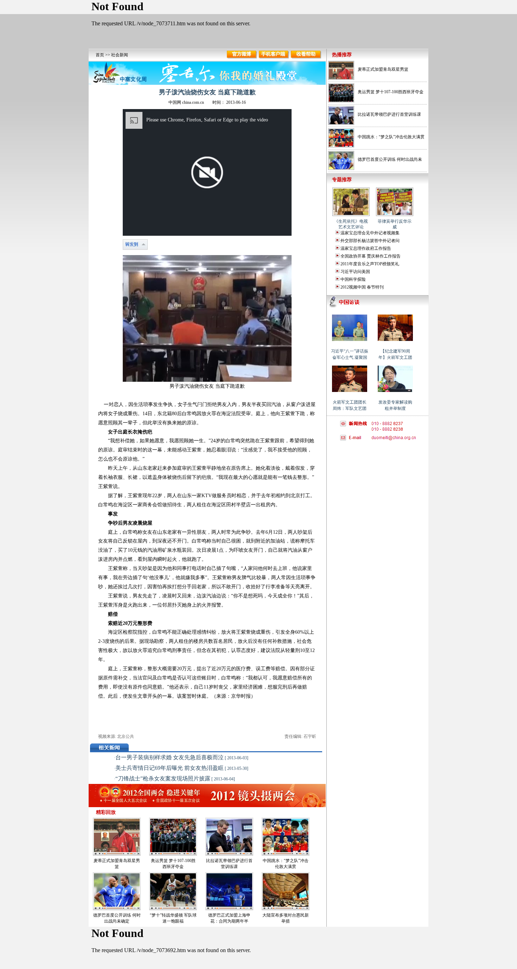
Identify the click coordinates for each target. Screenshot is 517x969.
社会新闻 (119, 54)
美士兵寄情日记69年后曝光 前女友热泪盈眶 (169, 768)
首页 (100, 54)
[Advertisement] (377, 489)
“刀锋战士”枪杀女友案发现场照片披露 (162, 778)
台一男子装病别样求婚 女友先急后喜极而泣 (169, 757)
